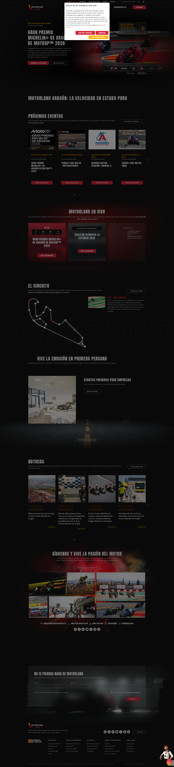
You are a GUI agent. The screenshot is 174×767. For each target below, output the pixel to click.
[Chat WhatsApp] (169, 762)
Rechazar (102, 33)
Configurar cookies (98, 37)
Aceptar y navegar (85, 33)
